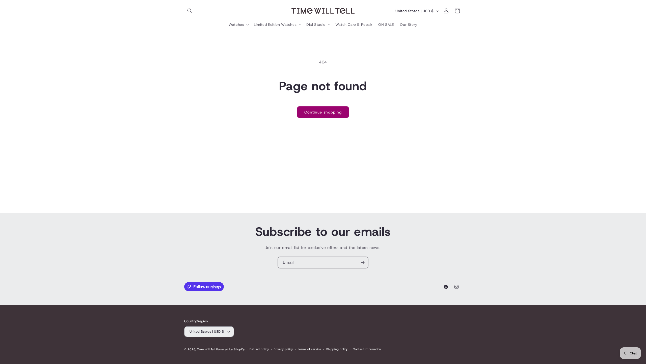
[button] (189, 10)
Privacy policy (283, 349)
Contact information (367, 349)
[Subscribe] (362, 262)
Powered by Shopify (230, 349)
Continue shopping (323, 112)
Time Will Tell (206, 349)
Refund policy (259, 349)
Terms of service (309, 349)
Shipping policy (337, 349)
